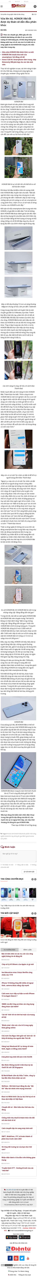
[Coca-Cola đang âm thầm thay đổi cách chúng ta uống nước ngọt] (19, 930)
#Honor (9, 834)
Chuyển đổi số (11, 1192)
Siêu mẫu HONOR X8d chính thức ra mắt (18, 52)
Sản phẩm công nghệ (7, 14)
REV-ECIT (17, 1)
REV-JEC (26, 1)
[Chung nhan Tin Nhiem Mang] (18, 1271)
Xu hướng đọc (9, 950)
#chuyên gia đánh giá (21, 836)
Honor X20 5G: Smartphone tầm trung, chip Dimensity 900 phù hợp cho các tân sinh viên (19, 62)
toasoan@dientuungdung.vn (23, 1230)
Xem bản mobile (18, 1234)
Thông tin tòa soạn (24, 1275)
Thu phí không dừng (13, 1197)
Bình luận (27, 950)
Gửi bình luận (29, 872)
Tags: (4, 834)
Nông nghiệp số (16, 1200)
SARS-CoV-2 (20, 1202)
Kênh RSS (12, 1275)
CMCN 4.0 (18, 1205)
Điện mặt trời (20, 1192)
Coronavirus (10, 1205)
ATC (10, 1)
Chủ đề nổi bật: (11, 1190)
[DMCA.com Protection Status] (7, 1265)
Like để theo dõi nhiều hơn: (18, 1243)
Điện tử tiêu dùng (19, 14)
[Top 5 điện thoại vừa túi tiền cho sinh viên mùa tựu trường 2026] (19, 896)
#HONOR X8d (17, 834)
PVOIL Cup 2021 (27, 1205)
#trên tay (10, 836)
